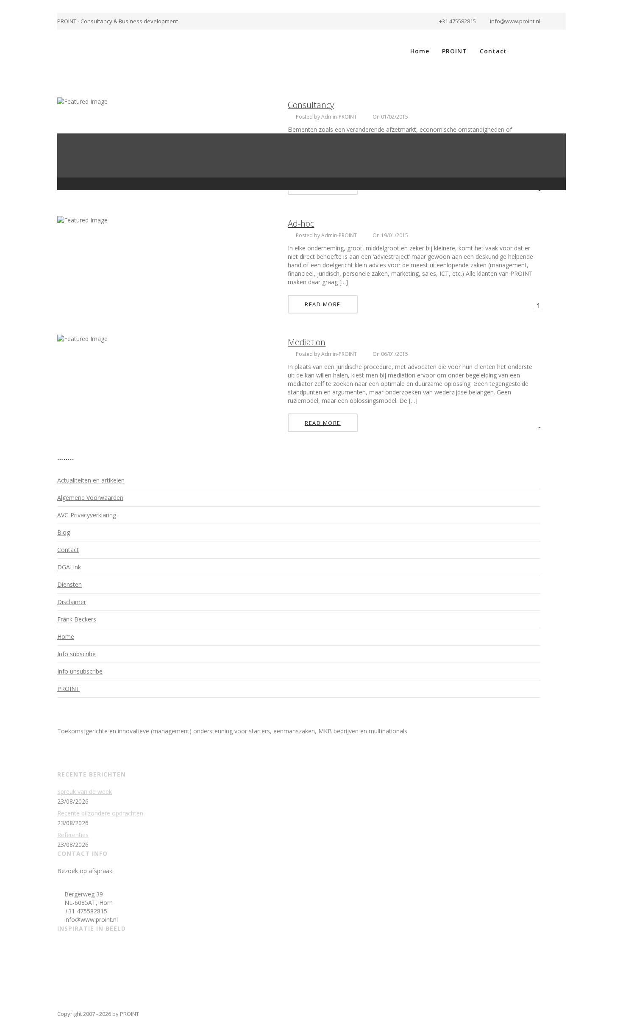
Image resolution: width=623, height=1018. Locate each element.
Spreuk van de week (84, 792)
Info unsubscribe (80, 671)
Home (419, 51)
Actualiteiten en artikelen (91, 480)
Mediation (306, 342)
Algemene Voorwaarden (90, 498)
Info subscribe (76, 654)
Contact (493, 51)
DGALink (69, 567)
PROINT (454, 51)
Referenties (73, 835)
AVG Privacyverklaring (86, 515)
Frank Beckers (76, 619)
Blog (63, 532)
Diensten (69, 584)
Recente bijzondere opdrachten (100, 813)
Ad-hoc (301, 223)
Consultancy (311, 105)
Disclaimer (71, 602)
